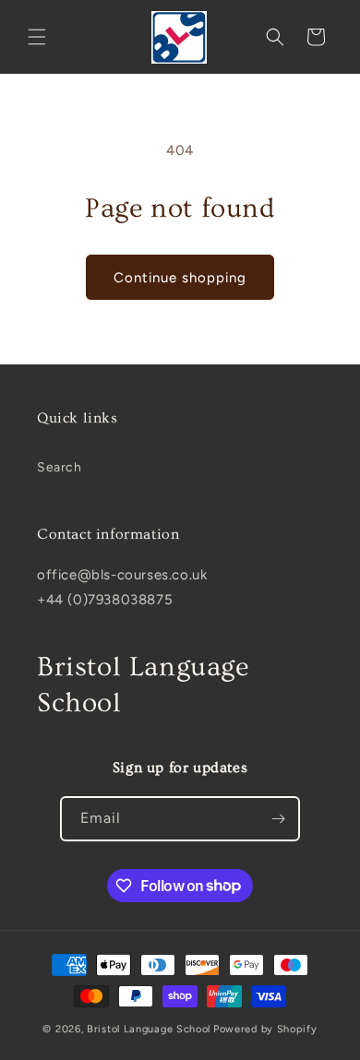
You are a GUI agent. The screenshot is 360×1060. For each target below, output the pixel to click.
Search (59, 467)
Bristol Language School (148, 1029)
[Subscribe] (278, 818)
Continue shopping (180, 277)
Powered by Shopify (265, 1029)
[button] (37, 37)
